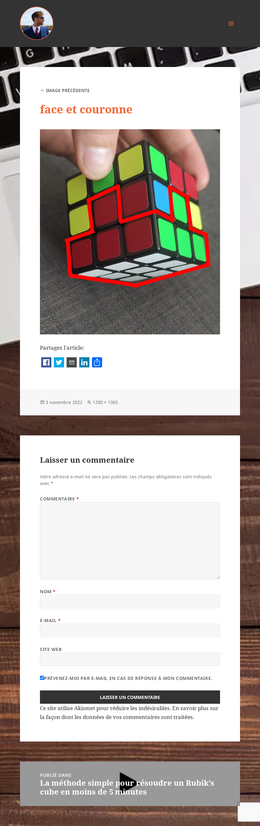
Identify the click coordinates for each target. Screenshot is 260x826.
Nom (48, 591)
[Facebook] (46, 363)
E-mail (50, 620)
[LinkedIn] (84, 363)
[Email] (71, 363)
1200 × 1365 (105, 402)
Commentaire (59, 499)
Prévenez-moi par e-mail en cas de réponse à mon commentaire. (128, 678)
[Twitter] (59, 363)
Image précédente (68, 90)
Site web (51, 649)
